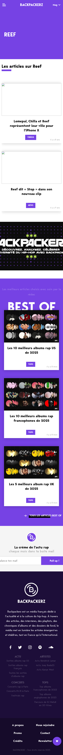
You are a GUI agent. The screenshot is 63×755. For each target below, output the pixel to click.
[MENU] (4, 5)
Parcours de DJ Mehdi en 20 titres (45, 704)
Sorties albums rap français (17, 667)
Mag (55, 4)
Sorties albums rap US (17, 660)
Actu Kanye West (45, 669)
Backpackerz (31, 4)
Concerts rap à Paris (18, 686)
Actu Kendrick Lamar (45, 660)
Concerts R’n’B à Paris (18, 691)
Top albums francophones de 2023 (45, 688)
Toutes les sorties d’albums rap (18, 674)
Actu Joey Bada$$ (45, 665)
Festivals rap (17, 695)
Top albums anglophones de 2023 (45, 696)
